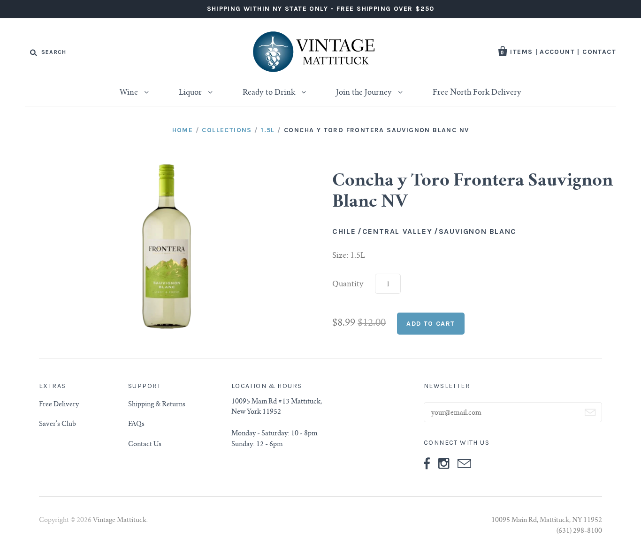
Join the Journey (365, 93)
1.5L (268, 130)
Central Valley (397, 231)
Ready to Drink (270, 93)
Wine (130, 93)
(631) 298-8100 (579, 531)
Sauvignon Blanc (478, 231)
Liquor (191, 93)
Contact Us (144, 444)
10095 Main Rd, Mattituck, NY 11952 (546, 520)
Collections (227, 130)
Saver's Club (57, 424)
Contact (599, 52)
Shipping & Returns (156, 405)
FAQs (136, 424)
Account (557, 52)
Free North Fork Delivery (477, 93)
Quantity (348, 284)
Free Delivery (59, 405)
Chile (344, 231)
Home (182, 130)
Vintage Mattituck (119, 520)
